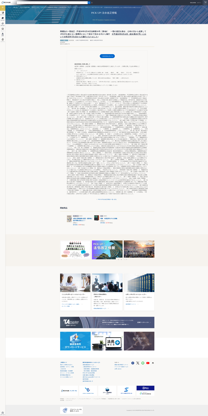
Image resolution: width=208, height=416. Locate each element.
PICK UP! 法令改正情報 (89, 373)
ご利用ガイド (63, 362)
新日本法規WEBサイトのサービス (91, 362)
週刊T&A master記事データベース (91, 377)
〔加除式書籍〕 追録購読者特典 (91, 368)
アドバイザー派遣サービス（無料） (71, 304)
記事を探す (15, 7)
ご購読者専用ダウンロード (89, 366)
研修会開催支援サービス (100, 308)
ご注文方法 (63, 368)
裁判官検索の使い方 (88, 381)
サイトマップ (69, 400)
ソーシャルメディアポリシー (84, 398)
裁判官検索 (85, 379)
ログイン (199, 2)
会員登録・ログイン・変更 (67, 366)
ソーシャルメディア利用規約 (99, 398)
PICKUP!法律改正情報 (25, 7)
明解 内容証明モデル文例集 (108, 218)
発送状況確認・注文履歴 (66, 371)
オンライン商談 (66, 306)
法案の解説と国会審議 (88, 375)
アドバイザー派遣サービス (121, 366)
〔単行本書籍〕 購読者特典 (90, 371)
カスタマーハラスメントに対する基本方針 (131, 398)
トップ (9, 7)
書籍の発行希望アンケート (121, 364)
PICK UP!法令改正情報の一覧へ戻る (107, 199)
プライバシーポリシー (71, 398)
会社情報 (62, 400)
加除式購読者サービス (88, 364)
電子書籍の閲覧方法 (65, 375)
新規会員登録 (193, 2)
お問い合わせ (118, 368)
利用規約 (62, 398)
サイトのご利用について (66, 377)
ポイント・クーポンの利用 (67, 373)
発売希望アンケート (131, 304)
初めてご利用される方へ (66, 364)
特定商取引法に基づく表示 (114, 398)
